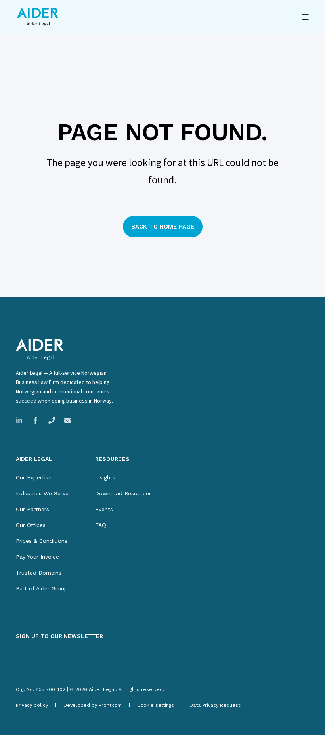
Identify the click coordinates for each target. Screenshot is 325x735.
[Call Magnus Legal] (52, 420)
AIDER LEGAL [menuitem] (34, 459)
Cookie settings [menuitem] (155, 705)
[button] (27, 707)
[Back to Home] (37, 17)
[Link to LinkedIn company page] (21, 420)
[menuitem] (34, 477)
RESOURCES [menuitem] (112, 459)
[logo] (39, 349)
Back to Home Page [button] (162, 226)
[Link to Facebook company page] (35, 420)
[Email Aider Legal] (65, 420)
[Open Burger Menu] (305, 17)
